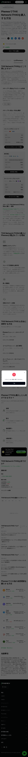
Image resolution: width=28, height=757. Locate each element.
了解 (14, 383)
